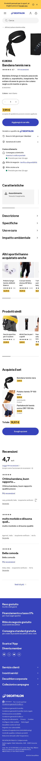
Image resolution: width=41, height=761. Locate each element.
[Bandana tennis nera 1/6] (16, 43)
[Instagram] (19, 654)
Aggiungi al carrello (20, 122)
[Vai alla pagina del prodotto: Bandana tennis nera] (8, 383)
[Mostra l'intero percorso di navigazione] (3, 27)
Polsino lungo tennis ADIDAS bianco (9, 283)
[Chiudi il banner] (37, 4)
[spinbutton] (10, 102)
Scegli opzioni (20, 431)
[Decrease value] (5, 102)
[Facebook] (4, 654)
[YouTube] (14, 654)
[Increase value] (16, 102)
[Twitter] (9, 654)
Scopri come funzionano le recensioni (16, 468)
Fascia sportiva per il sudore (9, 335)
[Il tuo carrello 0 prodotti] (36, 13)
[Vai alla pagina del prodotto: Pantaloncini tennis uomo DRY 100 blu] (8, 410)
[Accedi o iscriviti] (30, 13)
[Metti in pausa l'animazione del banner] (33, 4)
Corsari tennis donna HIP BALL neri (25, 283)
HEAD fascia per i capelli (26, 335)
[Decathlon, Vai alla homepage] (18, 13)
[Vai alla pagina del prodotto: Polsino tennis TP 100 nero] (8, 396)
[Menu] (5, 13)
